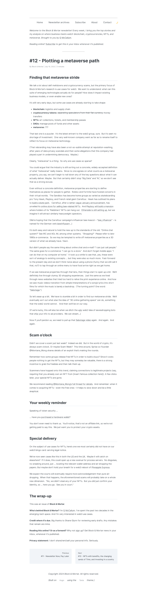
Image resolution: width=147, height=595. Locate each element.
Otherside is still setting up (94, 210)
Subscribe (80, 22)
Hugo (61, 580)
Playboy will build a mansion (99, 206)
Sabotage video (83, 320)
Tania (81, 580)
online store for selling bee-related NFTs (60, 206)
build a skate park (40, 203)
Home (40, 22)
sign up (79, 530)
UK (83, 456)
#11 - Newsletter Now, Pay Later (55, 554)
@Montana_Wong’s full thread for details (73, 384)
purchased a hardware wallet (55, 417)
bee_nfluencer (105, 220)
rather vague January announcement (87, 203)
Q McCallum (65, 38)
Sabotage (35, 290)
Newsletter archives (59, 22)
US (72, 456)
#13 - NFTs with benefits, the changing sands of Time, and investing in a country (96, 556)
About (94, 22)
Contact (107, 22)
